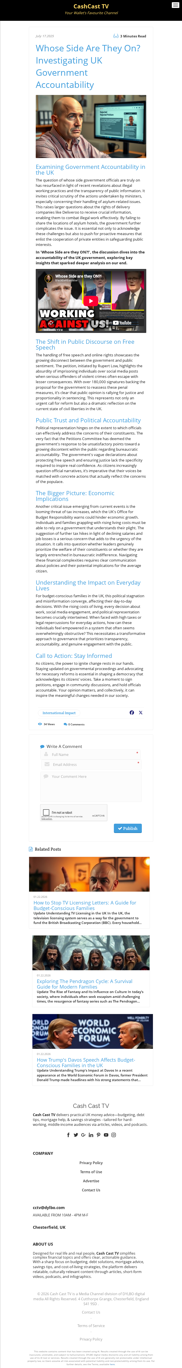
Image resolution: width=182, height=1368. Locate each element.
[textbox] (91, 9)
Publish (129, 828)
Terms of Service (91, 1325)
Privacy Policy (91, 1339)
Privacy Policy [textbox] (91, 1163)
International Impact (59, 713)
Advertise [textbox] (91, 1181)
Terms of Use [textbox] (91, 1172)
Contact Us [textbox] (91, 1190)
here (112, 1364)
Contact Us (91, 1312)
